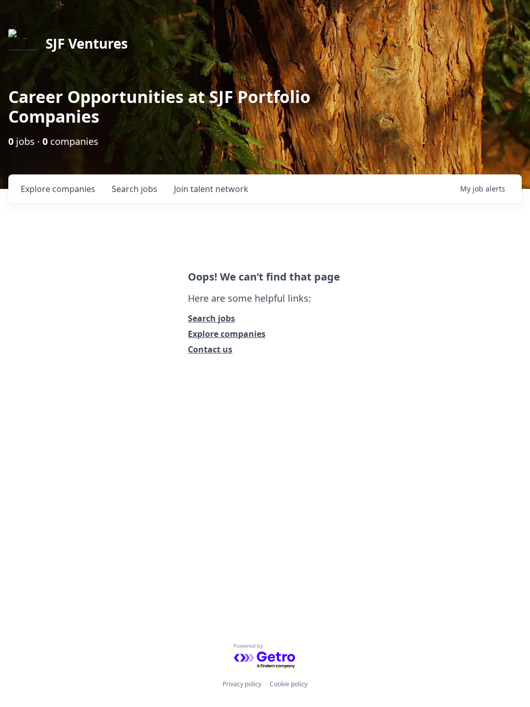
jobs (134, 189)
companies (58, 189)
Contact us (210, 349)
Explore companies (227, 334)
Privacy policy (242, 684)
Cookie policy (288, 684)
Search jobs (211, 318)
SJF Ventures (87, 43)
